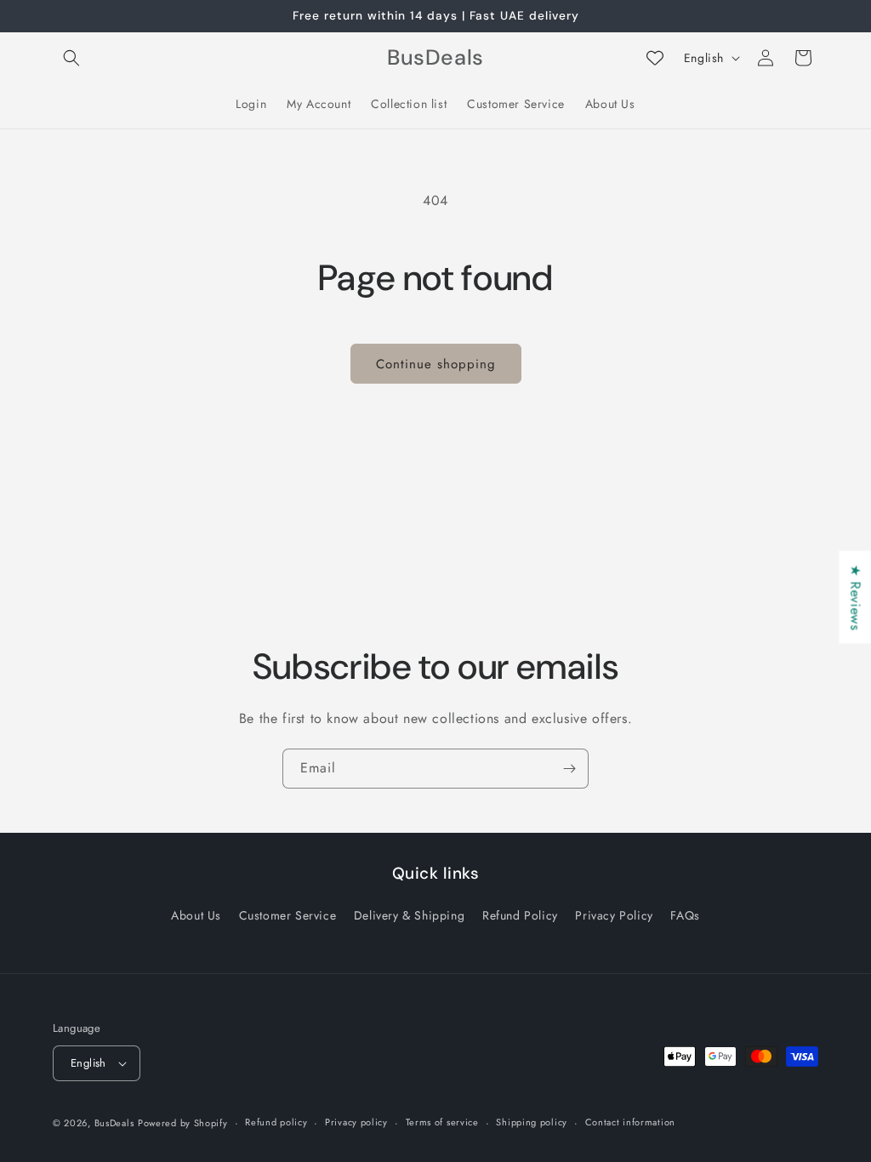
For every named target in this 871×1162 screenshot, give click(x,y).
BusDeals (114, 1123)
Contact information (630, 1122)
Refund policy (276, 1122)
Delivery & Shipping (409, 915)
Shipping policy (531, 1122)
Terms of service (442, 1122)
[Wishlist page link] (654, 57)
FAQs (684, 915)
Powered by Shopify (183, 1123)
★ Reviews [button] (855, 596)
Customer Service (288, 915)
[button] (71, 58)
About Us (196, 915)
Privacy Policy (613, 915)
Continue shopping (436, 364)
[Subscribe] (569, 769)
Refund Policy (520, 915)
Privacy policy (356, 1122)
